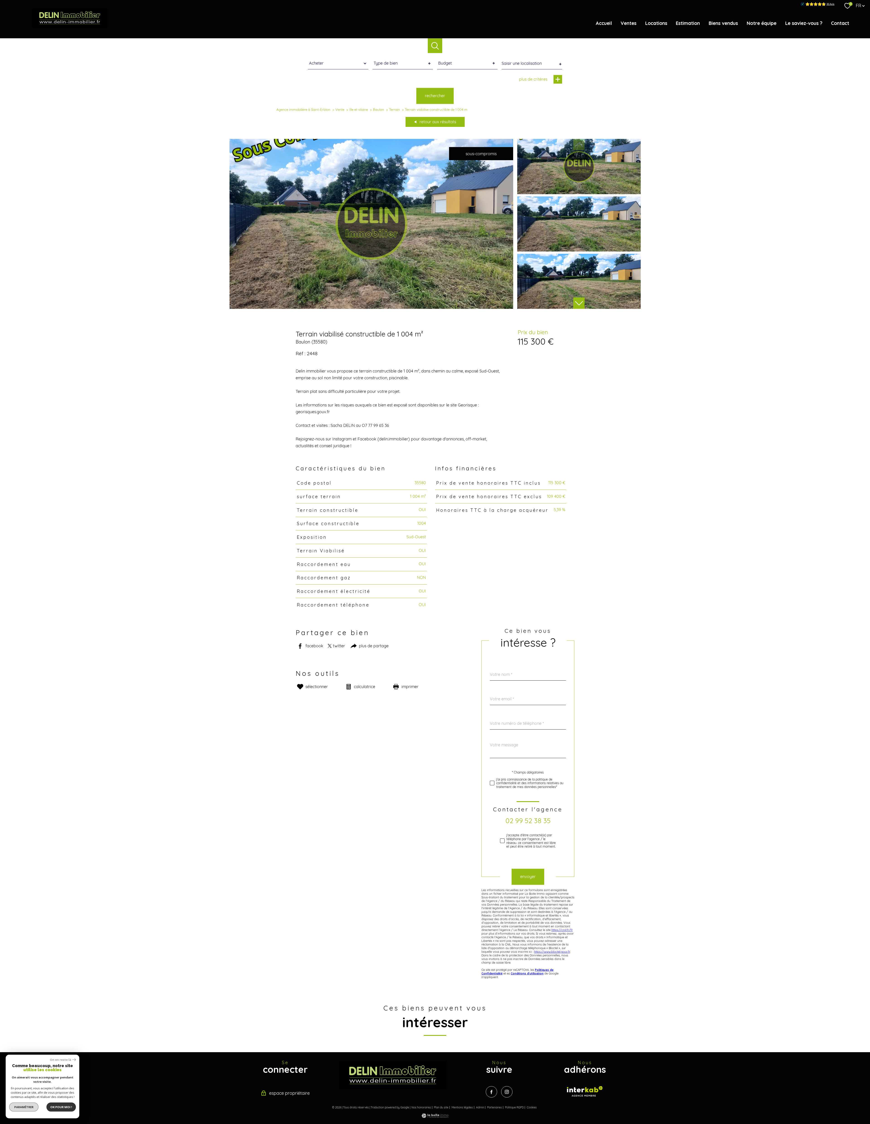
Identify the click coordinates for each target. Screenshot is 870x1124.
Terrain (394, 109)
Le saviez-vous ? (803, 23)
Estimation (688, 23)
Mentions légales (462, 1107)
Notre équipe (761, 23)
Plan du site (441, 1107)
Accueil (604, 23)
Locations (656, 23)
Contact (840, 23)
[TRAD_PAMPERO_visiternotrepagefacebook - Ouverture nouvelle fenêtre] (491, 1091)
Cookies (532, 1107)
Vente (339, 109)
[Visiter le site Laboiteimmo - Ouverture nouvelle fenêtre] (435, 1116)
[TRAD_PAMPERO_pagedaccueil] (69, 26)
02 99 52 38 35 (528, 820)
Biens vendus (723, 23)
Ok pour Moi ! (61, 1107)
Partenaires (494, 1107)
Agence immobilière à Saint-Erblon (303, 109)
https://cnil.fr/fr (562, 930)
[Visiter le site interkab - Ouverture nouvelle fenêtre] (585, 1091)
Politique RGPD (514, 1107)
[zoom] (371, 307)
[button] (579, 303)
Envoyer (528, 876)
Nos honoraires (421, 1107)
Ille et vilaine (358, 109)
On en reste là (60, 1059)
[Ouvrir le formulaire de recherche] (435, 45)
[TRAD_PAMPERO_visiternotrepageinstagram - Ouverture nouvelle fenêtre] (506, 1091)
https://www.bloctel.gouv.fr (552, 951)
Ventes (628, 23)
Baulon (378, 109)
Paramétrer (24, 1107)
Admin (480, 1107)
